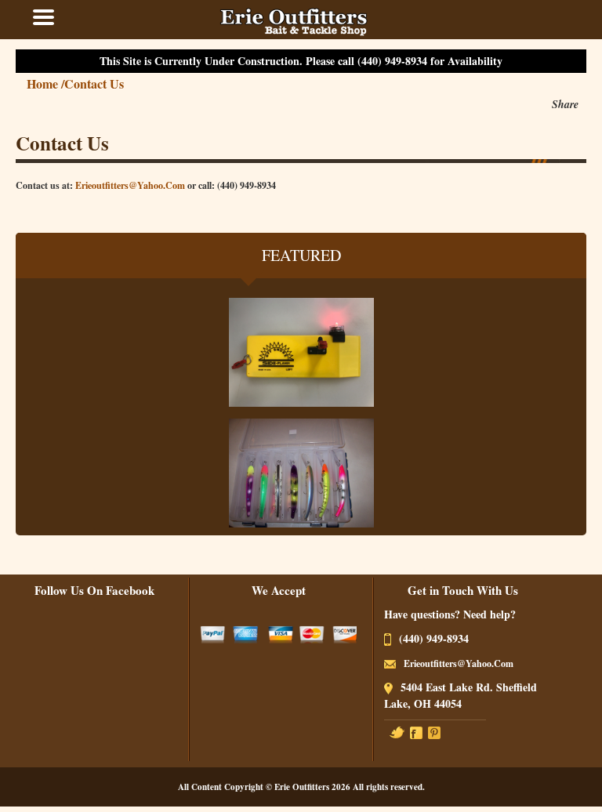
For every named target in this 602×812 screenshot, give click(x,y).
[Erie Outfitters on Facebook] (416, 731)
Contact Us (94, 83)
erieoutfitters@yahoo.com (130, 185)
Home (45, 83)
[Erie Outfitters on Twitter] (397, 731)
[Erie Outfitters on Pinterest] (434, 731)
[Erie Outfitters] (293, 19)
